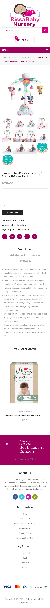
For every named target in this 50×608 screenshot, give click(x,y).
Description (25, 249)
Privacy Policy (25, 533)
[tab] (25, 249)
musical (25, 229)
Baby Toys (26, 57)
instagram (28, 497)
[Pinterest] (19, 236)
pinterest (35, 497)
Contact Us (25, 519)
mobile (19, 229)
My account (25, 553)
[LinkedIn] (34, 236)
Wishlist (25, 568)
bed (13, 229)
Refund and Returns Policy (25, 524)
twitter (22, 497)
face (15, 497)
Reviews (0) (25, 260)
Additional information (25, 255)
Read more (25, 414)
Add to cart (12, 212)
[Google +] (27, 236)
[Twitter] (12, 236)
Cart (25, 558)
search (45, 30)
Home (4, 57)
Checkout (25, 563)
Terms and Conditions (25, 538)
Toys (14, 57)
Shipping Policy (25, 528)
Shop (25, 514)
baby (9, 229)
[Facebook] (4, 236)
